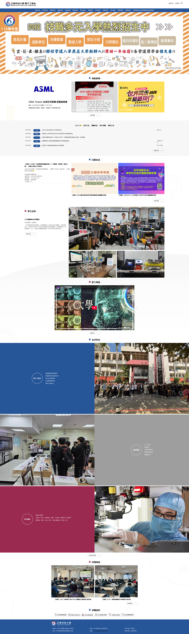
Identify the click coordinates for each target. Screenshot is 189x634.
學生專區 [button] (98, 10)
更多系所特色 (92, 555)
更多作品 (28, 233)
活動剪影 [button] (90, 10)
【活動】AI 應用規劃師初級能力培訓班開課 (52, 145)
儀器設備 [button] (60, 10)
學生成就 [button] (82, 10)
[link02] (140, 264)
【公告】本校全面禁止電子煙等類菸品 (51, 130)
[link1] (116, 228)
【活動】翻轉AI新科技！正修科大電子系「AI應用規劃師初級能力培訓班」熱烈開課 (63, 137)
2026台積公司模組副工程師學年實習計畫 (84, 110)
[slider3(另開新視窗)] (74, 614)
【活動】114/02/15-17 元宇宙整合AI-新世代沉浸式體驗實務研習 (137, 195)
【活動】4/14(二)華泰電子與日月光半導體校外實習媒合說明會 (72, 599)
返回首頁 (171, 3)
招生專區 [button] (113, 10)
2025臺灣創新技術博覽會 (32, 219)
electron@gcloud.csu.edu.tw (100, 630)
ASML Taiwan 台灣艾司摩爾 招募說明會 (37, 110)
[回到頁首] (61, 623)
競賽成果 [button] (105, 10)
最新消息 (37, 10)
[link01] (92, 264)
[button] (182, 3)
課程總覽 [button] (67, 10)
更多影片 (92, 333)
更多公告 (156, 150)
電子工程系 (37, 378)
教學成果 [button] (75, 10)
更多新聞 (92, 115)
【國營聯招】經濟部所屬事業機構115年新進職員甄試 (55, 141)
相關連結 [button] (128, 10)
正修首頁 (177, 3)
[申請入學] (94, 43)
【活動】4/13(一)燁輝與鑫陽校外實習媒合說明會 (116, 599)
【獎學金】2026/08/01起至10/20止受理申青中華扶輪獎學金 (57, 133)
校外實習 (27, 519)
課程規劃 (136, 450)
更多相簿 (129, 603)
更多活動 (156, 200)
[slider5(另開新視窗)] (114, 614)
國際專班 (120, 10)
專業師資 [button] (52, 10)
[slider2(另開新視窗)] (61, 614)
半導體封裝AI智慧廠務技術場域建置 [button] (143, 10)
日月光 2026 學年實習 (125, 110)
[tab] (78, 125)
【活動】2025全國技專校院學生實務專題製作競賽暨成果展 (88, 195)
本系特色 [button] (45, 10)
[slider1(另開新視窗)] (101, 614)
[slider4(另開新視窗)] (87, 614)
